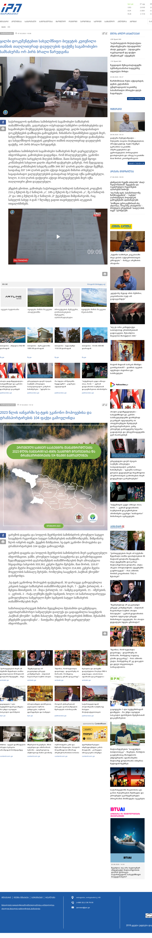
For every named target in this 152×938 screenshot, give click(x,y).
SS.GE (5, 284)
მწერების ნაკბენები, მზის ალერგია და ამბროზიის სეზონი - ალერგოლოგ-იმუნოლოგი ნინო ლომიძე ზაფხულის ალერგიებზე (39, 750)
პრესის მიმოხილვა (122, 171)
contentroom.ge (6, 756)
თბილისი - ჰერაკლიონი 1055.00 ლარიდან (38, 347)
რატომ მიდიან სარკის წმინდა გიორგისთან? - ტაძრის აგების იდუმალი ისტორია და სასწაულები (126, 368)
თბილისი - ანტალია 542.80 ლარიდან (12, 347)
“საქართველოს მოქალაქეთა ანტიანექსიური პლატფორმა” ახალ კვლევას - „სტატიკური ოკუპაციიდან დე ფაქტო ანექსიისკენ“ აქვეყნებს (125, 49)
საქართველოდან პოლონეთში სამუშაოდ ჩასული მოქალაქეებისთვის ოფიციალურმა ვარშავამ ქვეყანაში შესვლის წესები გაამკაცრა (94, 712)
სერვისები (37, 898)
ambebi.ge (4, 680)
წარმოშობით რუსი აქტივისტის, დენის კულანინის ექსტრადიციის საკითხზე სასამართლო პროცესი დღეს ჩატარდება (127, 87)
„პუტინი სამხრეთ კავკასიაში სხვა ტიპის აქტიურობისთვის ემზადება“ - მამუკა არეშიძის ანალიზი (125, 259)
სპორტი (98, 21)
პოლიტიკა (16, 21)
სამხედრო (109, 21)
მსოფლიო (61, 21)
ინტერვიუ (116, 109)
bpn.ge (130, 4)
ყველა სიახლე (135, 98)
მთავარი (4, 21)
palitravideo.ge (6, 393)
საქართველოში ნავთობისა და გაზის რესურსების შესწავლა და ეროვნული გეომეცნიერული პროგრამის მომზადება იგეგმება (127, 794)
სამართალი (30, 21)
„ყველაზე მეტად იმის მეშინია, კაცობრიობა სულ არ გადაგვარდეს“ (126, 296)
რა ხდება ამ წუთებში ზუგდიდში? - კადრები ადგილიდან (65, 384)
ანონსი (133, 21)
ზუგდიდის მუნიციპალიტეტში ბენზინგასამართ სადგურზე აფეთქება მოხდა (125, 68)
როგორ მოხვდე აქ (96, 284)
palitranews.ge (60, 716)
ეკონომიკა (85, 21)
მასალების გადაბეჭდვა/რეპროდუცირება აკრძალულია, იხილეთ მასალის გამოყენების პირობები (28, 907)
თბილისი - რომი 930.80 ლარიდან (93, 347)
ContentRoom (100, 724)
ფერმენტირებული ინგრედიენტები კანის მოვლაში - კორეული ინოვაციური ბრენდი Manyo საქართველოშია (93, 750)
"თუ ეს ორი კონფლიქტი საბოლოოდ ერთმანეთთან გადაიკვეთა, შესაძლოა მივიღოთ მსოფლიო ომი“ (124, 331)
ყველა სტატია (135, 163)
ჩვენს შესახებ (21, 898)
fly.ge (2, 357)
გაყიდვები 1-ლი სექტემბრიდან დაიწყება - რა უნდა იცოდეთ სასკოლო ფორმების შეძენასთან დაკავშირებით (12, 710)
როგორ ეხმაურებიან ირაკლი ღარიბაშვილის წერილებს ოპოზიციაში (66, 706)
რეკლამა (50, 898)
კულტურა (122, 21)
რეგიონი (73, 21)
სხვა (3, 27)
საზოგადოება (46, 21)
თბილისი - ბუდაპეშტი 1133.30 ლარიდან (65, 347)
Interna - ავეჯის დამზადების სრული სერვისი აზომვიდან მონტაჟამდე (13, 747)
